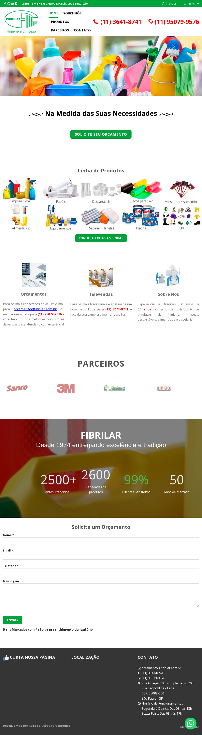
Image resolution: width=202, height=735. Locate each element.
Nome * (8, 535)
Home (53, 13)
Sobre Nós (72, 13)
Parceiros (60, 30)
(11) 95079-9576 (177, 22)
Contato (82, 30)
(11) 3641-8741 (120, 22)
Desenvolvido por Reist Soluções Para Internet (36, 725)
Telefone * (11, 566)
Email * (8, 550)
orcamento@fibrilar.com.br (161, 668)
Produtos (60, 22)
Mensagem (11, 581)
